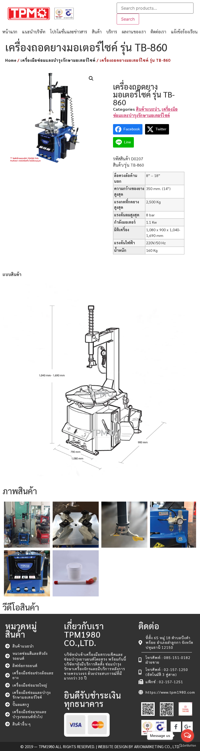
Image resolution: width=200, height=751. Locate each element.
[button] (91, 78)
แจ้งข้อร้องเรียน (184, 31)
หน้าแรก (9, 31)
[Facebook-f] (176, 727)
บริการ (111, 31)
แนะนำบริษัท (33, 31)
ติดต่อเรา (158, 31)
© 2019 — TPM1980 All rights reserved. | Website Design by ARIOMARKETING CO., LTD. (100, 746)
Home (10, 60)
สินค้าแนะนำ (147, 109)
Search (128, 19)
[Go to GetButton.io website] (187, 745)
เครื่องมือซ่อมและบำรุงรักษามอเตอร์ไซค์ (58, 60)
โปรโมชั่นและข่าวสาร (68, 31)
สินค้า (97, 31)
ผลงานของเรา (134, 31)
